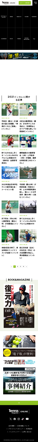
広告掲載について (23, 426)
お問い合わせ (27, 431)
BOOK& (26, 39)
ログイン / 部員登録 (25, 3)
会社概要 (12, 426)
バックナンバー (14, 431)
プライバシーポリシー (16, 428)
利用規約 (29, 428)
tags (34, 38)
